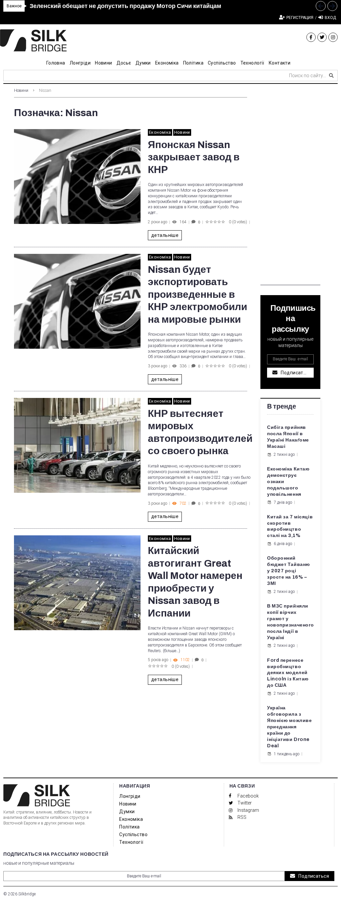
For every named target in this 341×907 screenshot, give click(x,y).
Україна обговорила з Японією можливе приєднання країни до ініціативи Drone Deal (289, 726)
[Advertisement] (290, 185)
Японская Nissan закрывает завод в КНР (193, 157)
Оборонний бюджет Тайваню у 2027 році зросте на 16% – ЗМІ (288, 571)
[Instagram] (333, 37)
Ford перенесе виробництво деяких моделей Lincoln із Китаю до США (288, 673)
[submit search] (331, 75)
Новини (21, 90)
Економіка (160, 132)
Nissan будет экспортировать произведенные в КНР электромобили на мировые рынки (197, 294)
